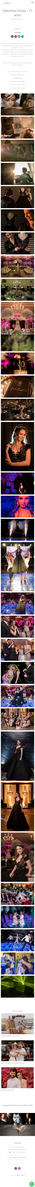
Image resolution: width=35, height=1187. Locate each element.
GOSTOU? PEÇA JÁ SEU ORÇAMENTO (17, 1157)
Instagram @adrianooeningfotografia (17, 1105)
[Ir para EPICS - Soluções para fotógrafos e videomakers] (17, 1175)
